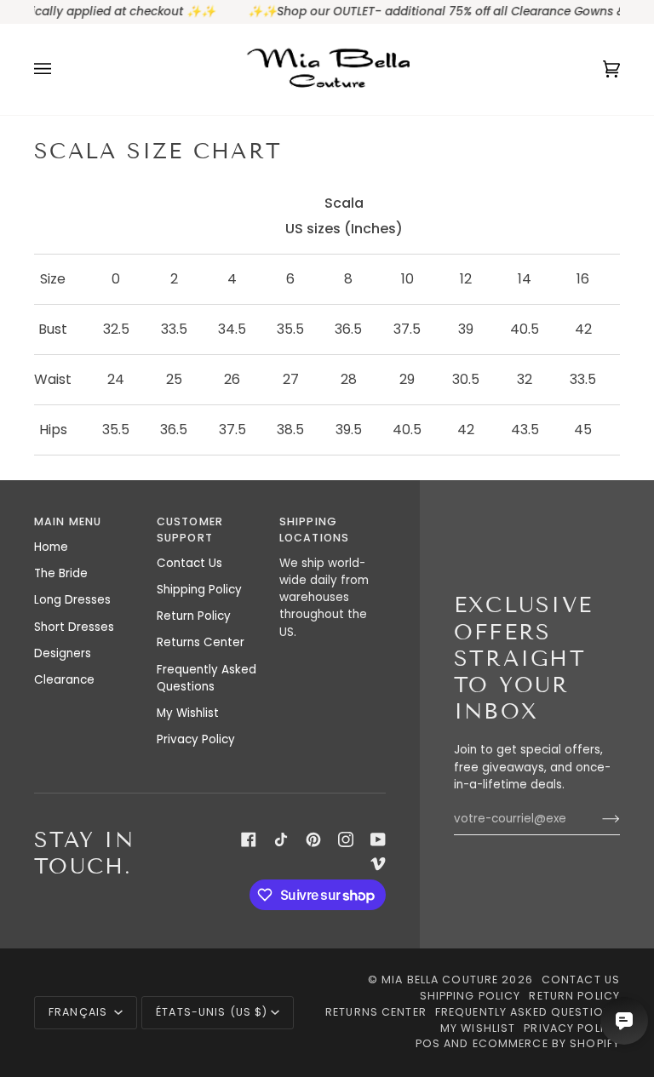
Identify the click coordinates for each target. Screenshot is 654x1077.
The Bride (61, 573)
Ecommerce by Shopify (547, 1043)
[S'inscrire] (597, 819)
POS (428, 1043)
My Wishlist (188, 713)
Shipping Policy (199, 589)
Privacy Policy (196, 739)
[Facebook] (248, 839)
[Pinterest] (313, 839)
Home (51, 547)
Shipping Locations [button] (314, 529)
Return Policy (194, 616)
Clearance (64, 680)
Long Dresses (72, 600)
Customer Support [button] (190, 529)
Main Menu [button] (67, 521)
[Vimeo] (378, 863)
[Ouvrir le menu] (59, 69)
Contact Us (189, 563)
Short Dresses (74, 627)
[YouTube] (378, 839)
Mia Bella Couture (440, 979)
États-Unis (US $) (211, 1012)
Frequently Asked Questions (206, 678)
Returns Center (200, 642)
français (80, 1012)
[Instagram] (345, 839)
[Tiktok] (281, 839)
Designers (62, 653)
